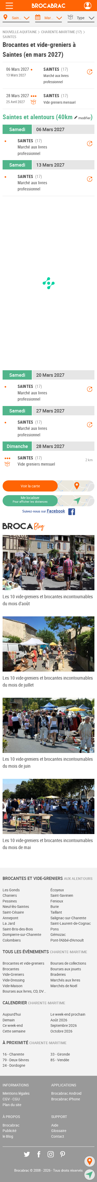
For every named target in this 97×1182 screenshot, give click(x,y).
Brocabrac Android (66, 1093)
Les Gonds (11, 889)
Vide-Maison (13, 985)
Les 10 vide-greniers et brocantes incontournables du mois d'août (48, 600)
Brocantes (11, 968)
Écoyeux (57, 889)
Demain (9, 1019)
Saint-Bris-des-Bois (18, 929)
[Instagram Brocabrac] (54, 1158)
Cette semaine (14, 1031)
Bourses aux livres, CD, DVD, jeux (25, 991)
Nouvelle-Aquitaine (20, 32)
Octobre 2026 (61, 1031)
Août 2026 (58, 1019)
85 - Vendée (59, 1059)
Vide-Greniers (13, 974)
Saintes (9, 37)
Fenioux (56, 901)
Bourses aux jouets (65, 968)
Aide (54, 1125)
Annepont (10, 917)
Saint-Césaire (13, 912)
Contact (57, 1136)
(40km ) (74, 116)
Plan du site (12, 1104)
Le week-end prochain (67, 1014)
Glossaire (58, 1130)
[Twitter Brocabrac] (30, 1158)
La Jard (9, 923)
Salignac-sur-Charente (68, 917)
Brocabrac (11, 1125)
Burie (54, 906)
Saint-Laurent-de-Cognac (70, 923)
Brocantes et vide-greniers (23, 963)
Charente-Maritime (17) (61, 32)
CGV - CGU (11, 1098)
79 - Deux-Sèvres (16, 1059)
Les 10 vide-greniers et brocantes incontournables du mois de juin (48, 762)
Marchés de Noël (63, 985)
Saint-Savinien (61, 895)
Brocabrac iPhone (65, 1098)
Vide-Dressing (14, 980)
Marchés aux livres (65, 980)
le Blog (8, 1136)
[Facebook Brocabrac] (42, 1158)
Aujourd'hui (12, 1014)
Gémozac (58, 934)
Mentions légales (16, 1093)
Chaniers (10, 895)
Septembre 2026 (63, 1025)
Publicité (9, 1130)
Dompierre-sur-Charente (22, 934)
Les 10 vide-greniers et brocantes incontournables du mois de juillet (48, 681)
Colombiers (12, 940)
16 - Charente (13, 1054)
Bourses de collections (68, 963)
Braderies (58, 974)
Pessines (10, 901)
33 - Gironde (60, 1054)
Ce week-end (13, 1025)
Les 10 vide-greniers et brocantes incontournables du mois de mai (48, 843)
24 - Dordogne (14, 1065)
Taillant (56, 912)
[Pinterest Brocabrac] (66, 1158)
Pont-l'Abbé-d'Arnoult (67, 940)
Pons (54, 929)
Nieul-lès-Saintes (16, 906)
